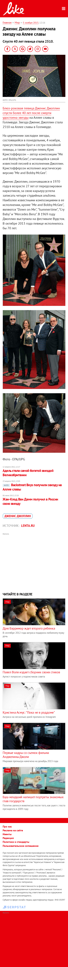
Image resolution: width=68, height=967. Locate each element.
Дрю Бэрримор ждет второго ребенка (29, 628)
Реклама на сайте (13, 830)
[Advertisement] (34, 562)
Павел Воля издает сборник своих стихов (31, 672)
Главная (7, 22)
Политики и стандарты (16, 841)
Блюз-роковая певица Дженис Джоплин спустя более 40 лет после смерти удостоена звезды (31, 113)
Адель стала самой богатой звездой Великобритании (28, 472)
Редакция (8, 838)
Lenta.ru (28, 526)
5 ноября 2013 (30, 22)
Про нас (7, 826)
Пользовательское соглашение (20, 845)
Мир (17, 22)
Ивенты (7, 834)
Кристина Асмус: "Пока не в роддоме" (29, 712)
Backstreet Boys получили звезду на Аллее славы (32, 487)
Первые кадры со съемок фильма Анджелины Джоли (26, 755)
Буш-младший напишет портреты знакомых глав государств (33, 799)
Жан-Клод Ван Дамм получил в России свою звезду (30, 501)
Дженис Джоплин (17, 516)
